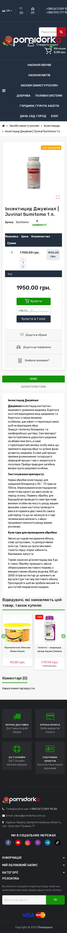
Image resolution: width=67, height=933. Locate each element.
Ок (55, 899)
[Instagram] (28, 843)
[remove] (23, 259)
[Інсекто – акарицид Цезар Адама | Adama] (49, 629)
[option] (17, 642)
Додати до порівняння (37, 347)
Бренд (9, 222)
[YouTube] (18, 843)
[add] (23, 267)
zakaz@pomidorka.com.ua (29, 815)
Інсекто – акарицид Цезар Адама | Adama (49, 649)
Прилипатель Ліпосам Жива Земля (17, 649)
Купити (33, 319)
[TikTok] (57, 843)
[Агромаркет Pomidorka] (31, 40)
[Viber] (38, 843)
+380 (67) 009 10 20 (43, 809)
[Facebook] (8, 843)
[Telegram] (48, 843)
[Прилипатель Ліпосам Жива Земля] (17, 629)
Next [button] (63, 636)
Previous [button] (3, 636)
